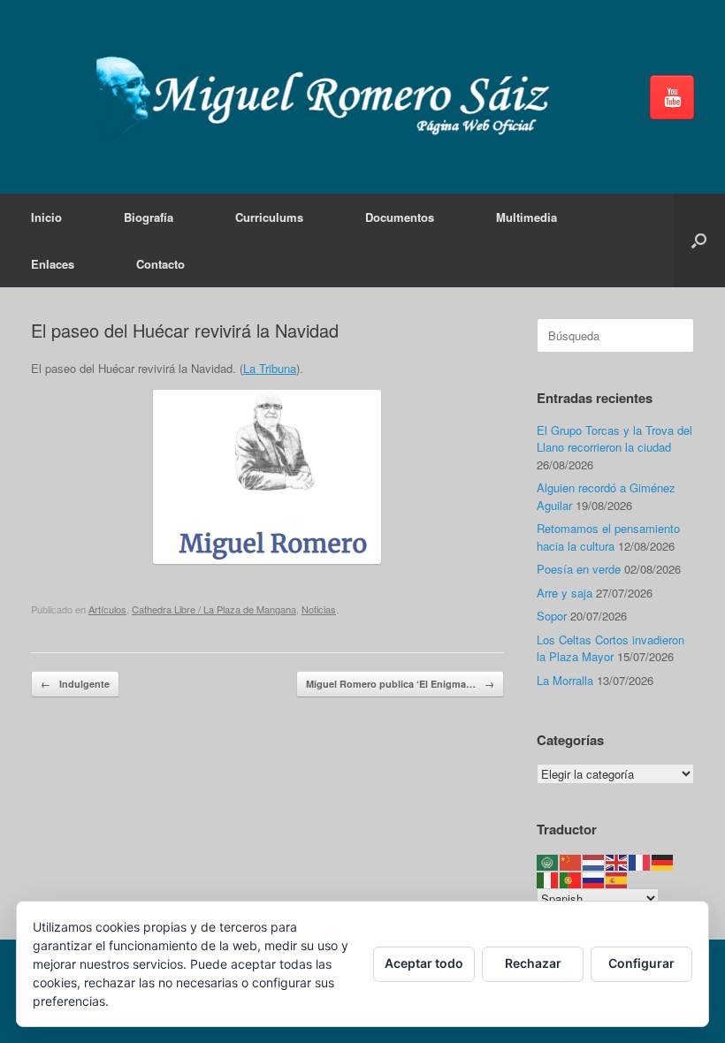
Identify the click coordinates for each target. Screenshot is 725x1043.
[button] (699, 240)
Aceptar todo (424, 963)
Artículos (107, 609)
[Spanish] (617, 879)
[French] (640, 860)
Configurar (641, 963)
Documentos (399, 217)
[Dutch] (594, 860)
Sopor (552, 615)
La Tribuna (269, 368)
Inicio (46, 217)
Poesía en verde (579, 568)
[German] (663, 860)
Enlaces (52, 263)
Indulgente (75, 683)
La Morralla (565, 680)
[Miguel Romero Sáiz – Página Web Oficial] (329, 97)
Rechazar (533, 963)
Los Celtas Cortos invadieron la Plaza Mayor (610, 648)
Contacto (160, 263)
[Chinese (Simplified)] (571, 860)
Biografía (148, 217)
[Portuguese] (571, 879)
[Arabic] (548, 860)
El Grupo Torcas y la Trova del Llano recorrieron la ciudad (614, 439)
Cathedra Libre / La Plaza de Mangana (214, 609)
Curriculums (269, 217)
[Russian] (594, 879)
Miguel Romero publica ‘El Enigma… (400, 683)
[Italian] (548, 879)
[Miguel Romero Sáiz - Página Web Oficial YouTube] (672, 97)
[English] (617, 860)
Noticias (318, 609)
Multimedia (526, 217)
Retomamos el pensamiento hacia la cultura (608, 537)
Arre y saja (564, 592)
